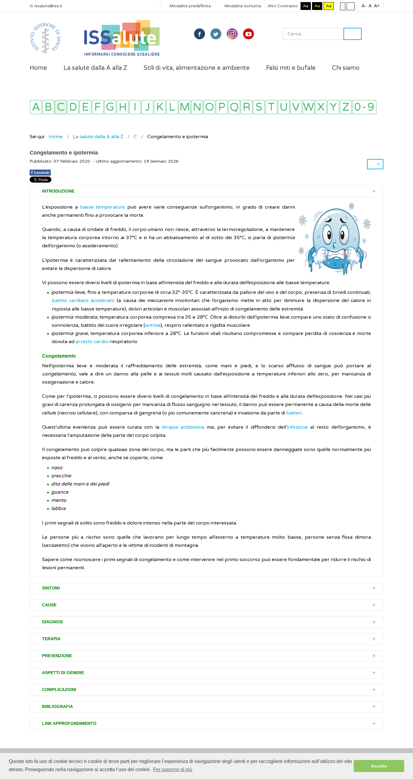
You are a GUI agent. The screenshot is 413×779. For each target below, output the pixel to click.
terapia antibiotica (183, 427)
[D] (73, 107)
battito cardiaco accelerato (83, 300)
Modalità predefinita (189, 5)
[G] (110, 107)
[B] (48, 107)
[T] (271, 107)
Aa (305, 5)
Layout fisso (342, 6)
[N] (197, 107)
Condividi (40, 172)
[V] (296, 107)
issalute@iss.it (48, 5)
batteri (294, 413)
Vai (352, 34)
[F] (98, 107)
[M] (184, 107)
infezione (297, 427)
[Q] (234, 107)
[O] (209, 107)
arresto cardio (92, 342)
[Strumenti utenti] (375, 164)
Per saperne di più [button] (172, 769)
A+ (376, 5)
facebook (199, 34)
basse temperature (102, 207)
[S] (259, 107)
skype (248, 34)
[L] (172, 107)
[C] (60, 107)
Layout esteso (350, 6)
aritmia (153, 325)
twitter (216, 34)
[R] (246, 107)
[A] (36, 107)
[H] (122, 107)
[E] (85, 107)
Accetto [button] (379, 766)
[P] (222, 107)
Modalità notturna (242, 5)
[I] (135, 107)
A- (364, 5)
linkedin (232, 34)
